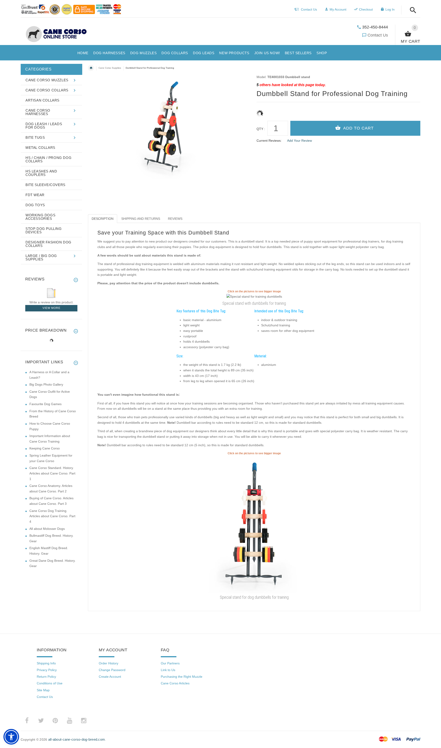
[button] (411, 10)
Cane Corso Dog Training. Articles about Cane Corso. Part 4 (52, 516)
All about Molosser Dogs (47, 529)
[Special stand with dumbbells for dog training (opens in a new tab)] (254, 524)
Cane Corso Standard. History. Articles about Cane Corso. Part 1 (52, 473)
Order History (108, 663)
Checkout (366, 9)
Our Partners (170, 663)
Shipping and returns (140, 218)
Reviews (175, 218)
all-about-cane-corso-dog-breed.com (76, 739)
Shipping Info (46, 663)
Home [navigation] (91, 68)
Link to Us (168, 670)
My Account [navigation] (338, 9)
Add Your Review (299, 140)
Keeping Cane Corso (44, 448)
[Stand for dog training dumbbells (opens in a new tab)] (254, 296)
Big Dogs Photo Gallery (46, 384)
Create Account (110, 676)
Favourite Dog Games (45, 404)
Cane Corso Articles (175, 683)
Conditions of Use (49, 683)
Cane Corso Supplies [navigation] (110, 68)
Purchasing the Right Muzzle (181, 676)
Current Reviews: (269, 140)
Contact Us (378, 35)
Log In (390, 9)
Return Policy (46, 676)
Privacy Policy (47, 670)
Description (102, 218)
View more (51, 308)
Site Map (43, 690)
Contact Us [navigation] (309, 9)
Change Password (112, 670)
